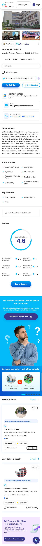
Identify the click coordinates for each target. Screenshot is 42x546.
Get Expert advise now (19, 317)
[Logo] (3, 4)
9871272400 (15, 116)
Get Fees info (8, 66)
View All (33, 399)
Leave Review (21, 284)
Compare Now (21, 382)
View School (32, 448)
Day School (23, 443)
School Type (22, 5)
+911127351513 (28, 116)
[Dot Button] (23, 394)
